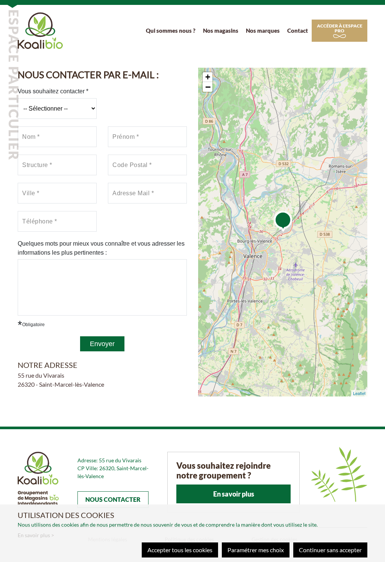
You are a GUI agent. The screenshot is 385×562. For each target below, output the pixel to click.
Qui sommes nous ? (171, 30)
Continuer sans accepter (330, 549)
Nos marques (263, 30)
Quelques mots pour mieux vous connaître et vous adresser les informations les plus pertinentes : (101, 248)
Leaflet (359, 393)
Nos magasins (220, 30)
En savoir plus (233, 494)
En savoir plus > (36, 535)
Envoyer (102, 344)
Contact (297, 30)
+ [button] (207, 77)
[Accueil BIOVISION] (40, 29)
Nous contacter (113, 499)
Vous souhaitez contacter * (53, 91)
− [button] (208, 87)
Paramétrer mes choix (255, 549)
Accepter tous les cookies (179, 549)
